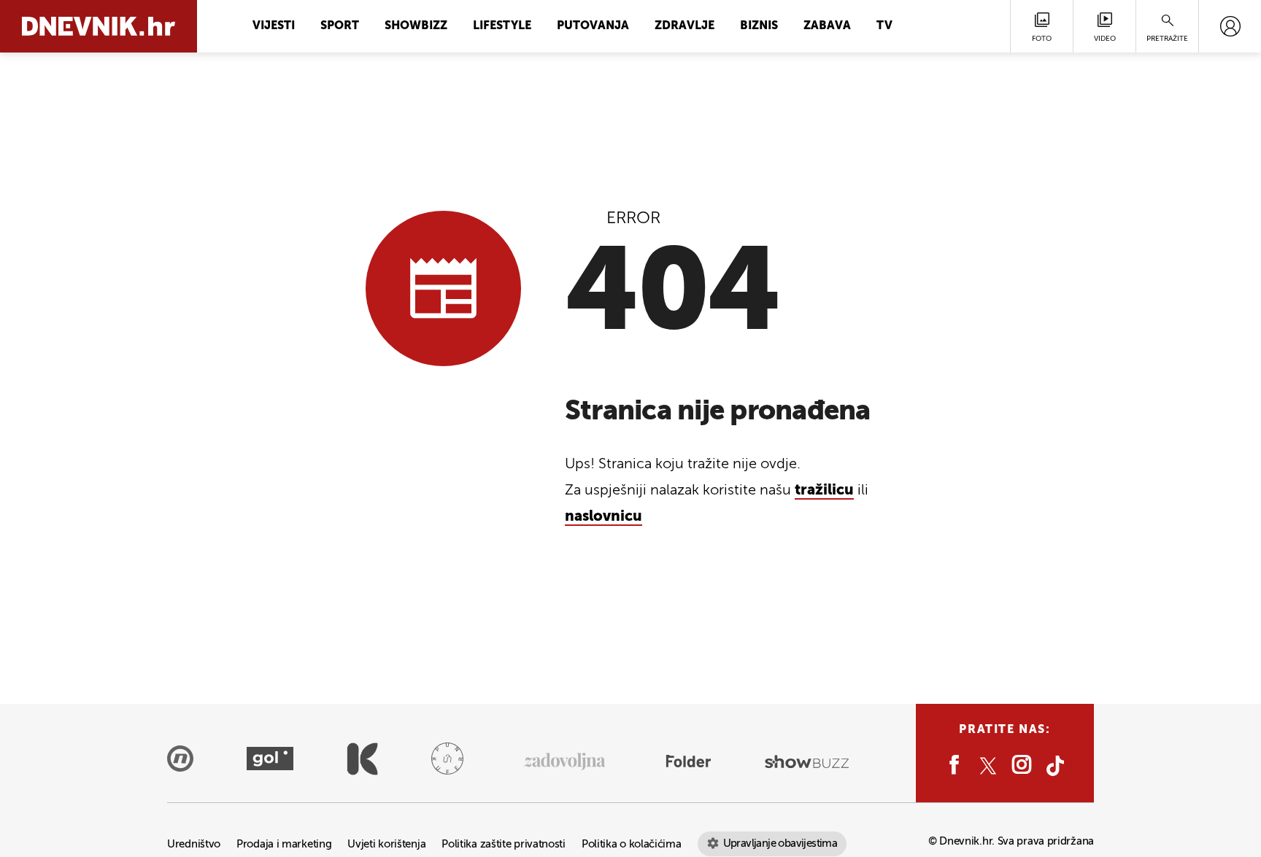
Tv (884, 26)
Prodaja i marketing (283, 844)
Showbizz (416, 26)
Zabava (827, 26)
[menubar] (1230, 26)
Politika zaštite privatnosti (503, 844)
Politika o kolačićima (632, 844)
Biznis (759, 26)
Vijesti (273, 26)
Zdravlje (684, 26)
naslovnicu (603, 517)
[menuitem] (1230, 26)
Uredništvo (193, 844)
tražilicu (824, 491)
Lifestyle (502, 26)
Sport (339, 26)
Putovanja (593, 26)
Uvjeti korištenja (386, 844)
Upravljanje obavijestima (780, 843)
